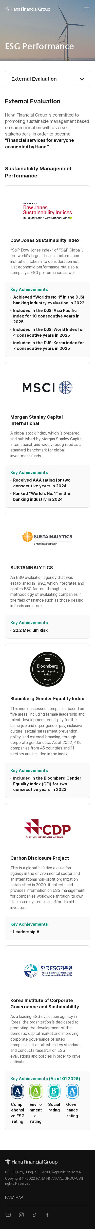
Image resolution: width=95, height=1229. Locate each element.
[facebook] (48, 1215)
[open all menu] (86, 9)
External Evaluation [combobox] (34, 79)
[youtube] (8, 1215)
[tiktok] (34, 1215)
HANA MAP (14, 1197)
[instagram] (21, 1215)
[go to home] (31, 1162)
